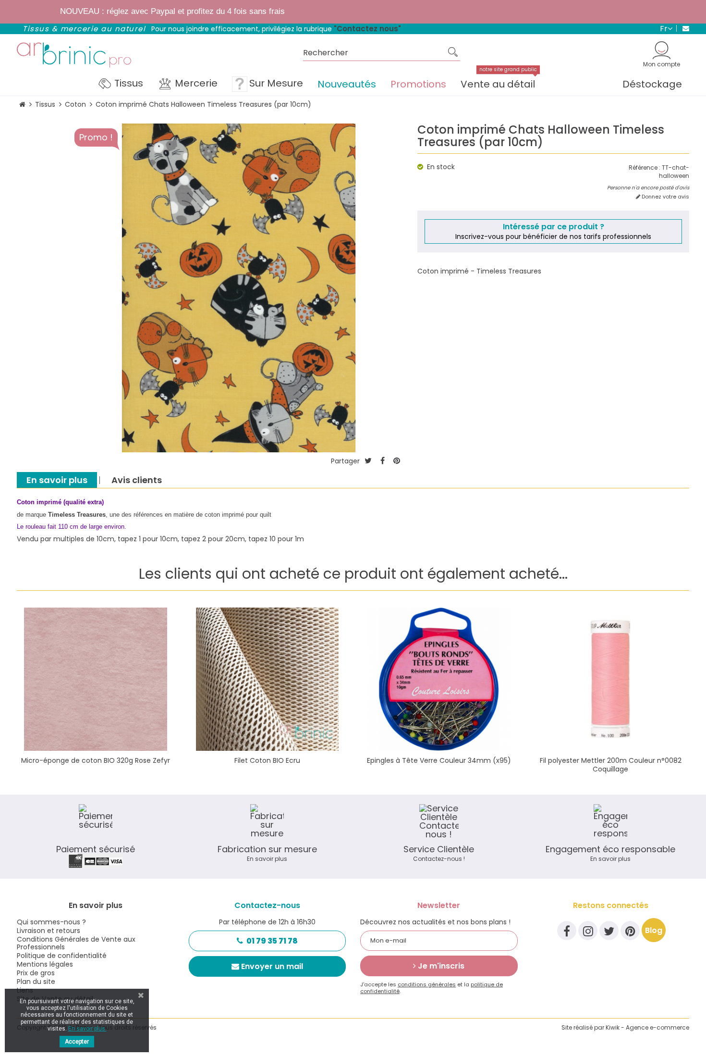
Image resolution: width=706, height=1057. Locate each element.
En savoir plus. (87, 1028)
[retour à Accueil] (22, 104)
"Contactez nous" (367, 29)
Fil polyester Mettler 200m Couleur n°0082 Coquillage (611, 765)
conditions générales (427, 984)
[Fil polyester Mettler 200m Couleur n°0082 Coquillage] (610, 679)
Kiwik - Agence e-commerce (647, 1027)
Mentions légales (45, 964)
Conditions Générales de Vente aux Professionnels (76, 943)
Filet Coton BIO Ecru (267, 760)
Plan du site (36, 981)
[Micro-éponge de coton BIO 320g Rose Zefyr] (95, 679)
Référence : (644, 168)
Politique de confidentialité (62, 955)
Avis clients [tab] (136, 480)
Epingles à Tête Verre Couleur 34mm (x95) (439, 760)
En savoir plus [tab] (56, 480)
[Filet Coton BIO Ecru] (267, 679)
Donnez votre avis (664, 196)
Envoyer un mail (272, 966)
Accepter (77, 1041)
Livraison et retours (48, 930)
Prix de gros (36, 973)
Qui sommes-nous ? (51, 922)
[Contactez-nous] (682, 28)
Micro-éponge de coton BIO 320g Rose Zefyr (95, 760)
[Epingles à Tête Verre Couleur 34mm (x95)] (439, 679)
